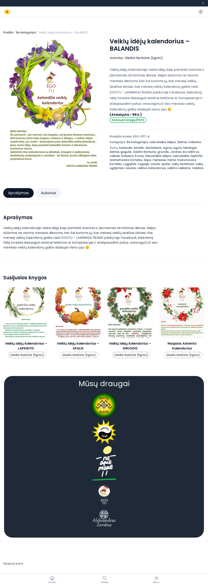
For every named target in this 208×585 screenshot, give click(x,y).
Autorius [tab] (48, 192)
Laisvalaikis (181, 156)
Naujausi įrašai (13, 563)
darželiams (153, 148)
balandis (125, 148)
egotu (167, 148)
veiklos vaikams (179, 168)
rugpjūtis (129, 164)
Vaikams (194, 142)
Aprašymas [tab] (18, 192)
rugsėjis (143, 164)
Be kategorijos (26, 32)
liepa (147, 160)
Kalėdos (127, 156)
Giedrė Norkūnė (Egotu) (144, 58)
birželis (139, 148)
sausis (155, 164)
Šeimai (182, 142)
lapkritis (196, 156)
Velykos (198, 168)
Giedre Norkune (144, 152)
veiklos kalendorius (151, 168)
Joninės (176, 152)
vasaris (130, 168)
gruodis (163, 152)
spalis (165, 164)
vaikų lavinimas (182, 164)
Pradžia (8, 32)
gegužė (125, 152)
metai (171, 160)
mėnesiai (159, 160)
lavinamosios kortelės (126, 160)
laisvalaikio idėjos (158, 156)
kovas (139, 156)
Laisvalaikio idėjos (163, 142)
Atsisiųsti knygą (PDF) (128, 120)
